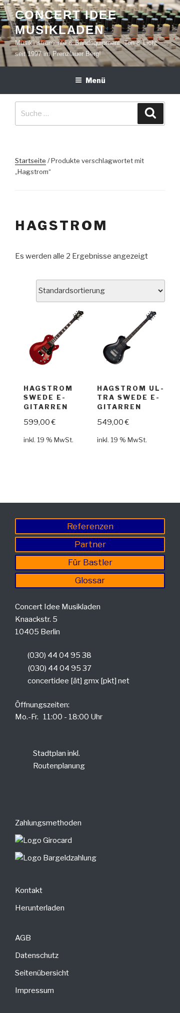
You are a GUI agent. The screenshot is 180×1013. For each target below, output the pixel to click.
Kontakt (28, 890)
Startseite (30, 161)
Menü (96, 80)
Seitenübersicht (42, 972)
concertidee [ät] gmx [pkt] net (79, 680)
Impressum (34, 990)
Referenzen (90, 526)
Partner (90, 544)
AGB (23, 937)
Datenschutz (36, 955)
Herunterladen (39, 907)
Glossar (90, 580)
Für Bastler (90, 562)
